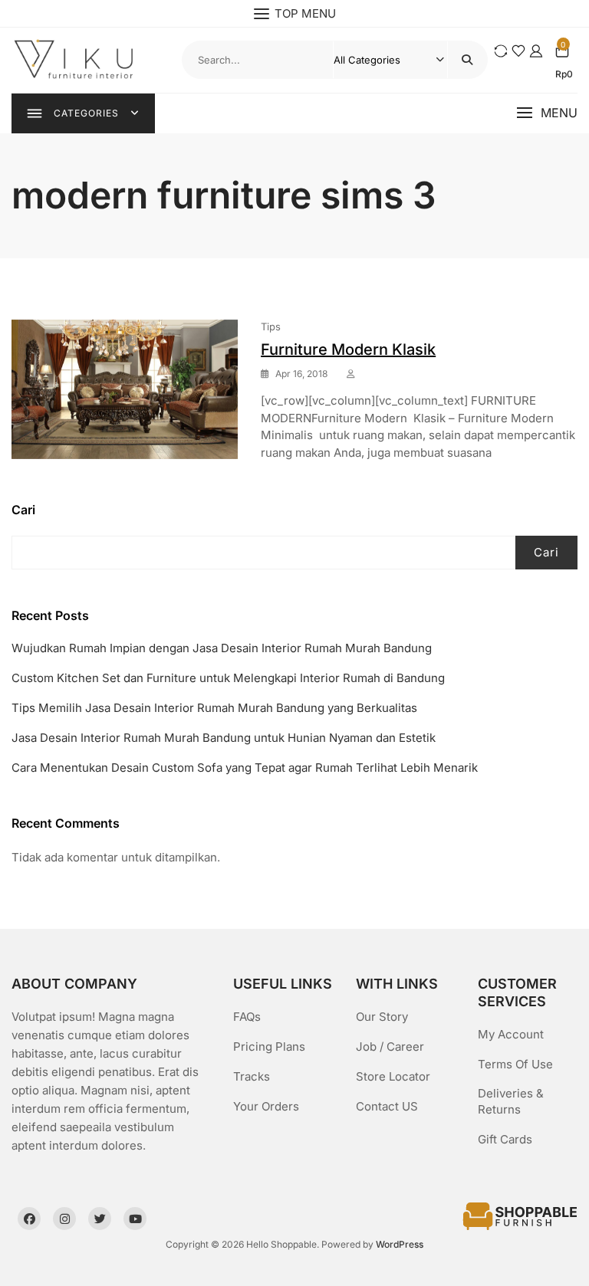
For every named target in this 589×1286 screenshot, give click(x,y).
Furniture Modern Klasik (348, 349)
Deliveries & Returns (511, 1101)
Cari (23, 509)
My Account (511, 1034)
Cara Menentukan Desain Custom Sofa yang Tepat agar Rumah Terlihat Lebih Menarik (245, 767)
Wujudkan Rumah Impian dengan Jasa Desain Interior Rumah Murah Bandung (222, 648)
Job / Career (390, 1046)
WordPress (399, 1244)
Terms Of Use (515, 1064)
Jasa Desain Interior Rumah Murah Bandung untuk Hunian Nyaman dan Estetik (224, 737)
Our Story (382, 1016)
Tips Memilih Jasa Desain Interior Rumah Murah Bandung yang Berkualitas (214, 707)
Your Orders (266, 1106)
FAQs (247, 1016)
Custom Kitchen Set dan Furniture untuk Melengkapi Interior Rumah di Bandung (228, 678)
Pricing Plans (269, 1046)
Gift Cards (505, 1139)
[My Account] (536, 51)
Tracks (251, 1076)
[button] (546, 113)
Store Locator (393, 1076)
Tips (271, 326)
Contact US (387, 1106)
